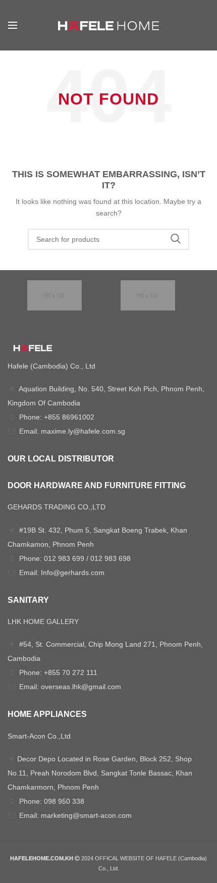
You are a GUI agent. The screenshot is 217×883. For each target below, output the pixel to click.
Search (175, 239)
